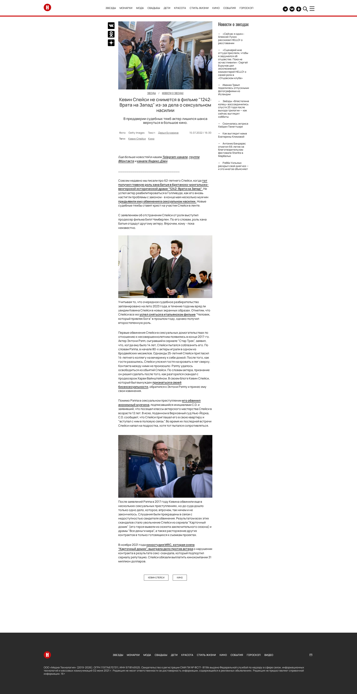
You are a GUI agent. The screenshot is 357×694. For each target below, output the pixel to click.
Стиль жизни (199, 8)
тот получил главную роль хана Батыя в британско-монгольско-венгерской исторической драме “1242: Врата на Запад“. (163, 184)
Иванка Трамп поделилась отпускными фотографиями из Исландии (233, 89)
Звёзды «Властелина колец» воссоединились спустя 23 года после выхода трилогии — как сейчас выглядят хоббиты (233, 108)
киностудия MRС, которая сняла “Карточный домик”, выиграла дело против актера (156, 547)
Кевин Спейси (137, 138)
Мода (140, 8)
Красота (180, 8)
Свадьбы (153, 8)
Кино (216, 8)
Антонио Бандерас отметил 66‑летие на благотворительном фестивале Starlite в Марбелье (232, 150)
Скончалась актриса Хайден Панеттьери (233, 125)
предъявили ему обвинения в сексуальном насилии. (157, 201)
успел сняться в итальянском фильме (167, 314)
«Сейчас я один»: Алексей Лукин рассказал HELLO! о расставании (231, 38)
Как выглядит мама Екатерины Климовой (232, 135)
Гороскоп (246, 8)
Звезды (110, 8)
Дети (167, 8)
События (229, 8)
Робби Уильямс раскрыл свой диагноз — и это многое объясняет (233, 166)
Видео (268, 655)
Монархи (126, 8)
